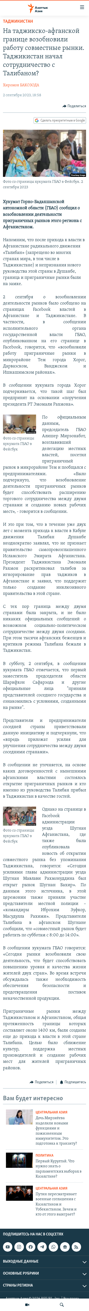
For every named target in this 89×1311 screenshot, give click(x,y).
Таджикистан (18, 21)
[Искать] (61, 1305)
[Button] (74, 106)
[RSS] (76, 1247)
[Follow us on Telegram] (42, 1247)
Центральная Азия (51, 1112)
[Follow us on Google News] (64, 1247)
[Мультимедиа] (27, 1305)
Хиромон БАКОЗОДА (21, 85)
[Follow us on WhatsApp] (53, 1247)
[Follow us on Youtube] (7, 1247)
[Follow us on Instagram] (19, 1247)
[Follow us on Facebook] (30, 1247)
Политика (44, 1156)
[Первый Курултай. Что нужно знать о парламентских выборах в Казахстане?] (19, 1160)
